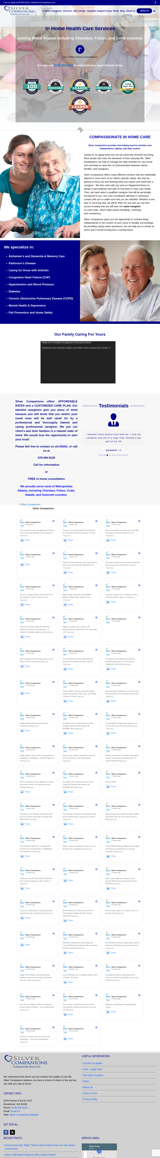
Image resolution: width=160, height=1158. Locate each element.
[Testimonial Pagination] (99, 455)
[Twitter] (12, 1132)
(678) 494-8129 (63, 65)
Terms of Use (90, 1093)
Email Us (15, 1111)
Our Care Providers (93, 1075)
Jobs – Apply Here (92, 1069)
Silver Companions (43, 508)
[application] (78, 362)
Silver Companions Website (24, 1114)
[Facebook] (6, 1132)
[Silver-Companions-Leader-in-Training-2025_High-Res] (80, 97)
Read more (24, 535)
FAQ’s (86, 1081)
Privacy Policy (90, 1099)
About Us (88, 1087)
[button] (154, 10)
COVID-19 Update (92, 1063)
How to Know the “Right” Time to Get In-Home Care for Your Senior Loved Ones (40, 1147)
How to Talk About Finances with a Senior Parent (30, 1154)
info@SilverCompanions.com (43, 3)
